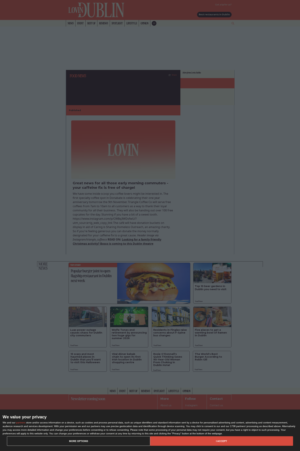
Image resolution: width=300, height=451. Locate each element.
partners (20, 422)
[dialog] (150, 430)
